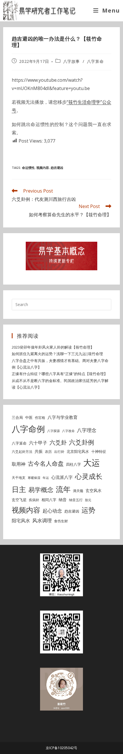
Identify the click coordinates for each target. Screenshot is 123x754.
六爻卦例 (81, 442)
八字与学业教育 (62, 417)
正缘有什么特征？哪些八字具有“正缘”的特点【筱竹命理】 (60, 373)
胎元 (88, 500)
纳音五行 (76, 499)
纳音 (63, 499)
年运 (46, 478)
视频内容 (42, 167)
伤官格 (40, 417)
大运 (91, 462)
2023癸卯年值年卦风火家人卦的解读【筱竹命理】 (53, 347)
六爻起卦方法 (22, 451)
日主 (19, 489)
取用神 (18, 464)
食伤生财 (61, 521)
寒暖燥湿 (34, 478)
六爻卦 (58, 442)
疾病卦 (34, 499)
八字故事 (71, 61)
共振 (39, 451)
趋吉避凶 (57, 167)
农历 (48, 451)
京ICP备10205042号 (61, 747)
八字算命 (95, 61)
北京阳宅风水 (78, 451)
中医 (29, 417)
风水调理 (42, 520)
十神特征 (98, 451)
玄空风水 (94, 490)
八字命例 (28, 429)
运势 (88, 510)
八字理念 (86, 430)
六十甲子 (38, 443)
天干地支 (18, 477)
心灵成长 (88, 476)
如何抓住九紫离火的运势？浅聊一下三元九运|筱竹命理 (57, 353)
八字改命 (68, 431)
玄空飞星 (19, 499)
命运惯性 (28, 167)
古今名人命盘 (46, 463)
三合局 (17, 417)
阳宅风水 (21, 520)
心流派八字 (62, 477)
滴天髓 (78, 490)
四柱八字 (73, 464)
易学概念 (40, 489)
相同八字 (48, 499)
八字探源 (53, 431)
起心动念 (52, 510)
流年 (63, 489)
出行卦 (59, 451)
